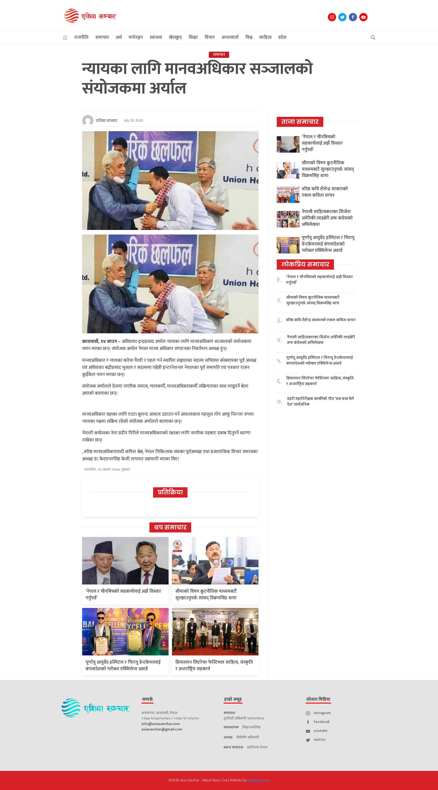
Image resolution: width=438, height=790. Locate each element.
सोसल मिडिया (318, 699)
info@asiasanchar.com (160, 724)
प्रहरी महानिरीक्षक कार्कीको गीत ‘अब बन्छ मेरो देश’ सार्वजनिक (320, 401)
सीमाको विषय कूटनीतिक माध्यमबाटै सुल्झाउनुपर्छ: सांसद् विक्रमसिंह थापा (206, 594)
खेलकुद (175, 37)
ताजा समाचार (300, 122)
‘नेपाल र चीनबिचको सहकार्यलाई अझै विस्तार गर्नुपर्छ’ (123, 594)
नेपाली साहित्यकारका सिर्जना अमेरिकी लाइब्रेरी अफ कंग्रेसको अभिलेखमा (327, 218)
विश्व (248, 37)
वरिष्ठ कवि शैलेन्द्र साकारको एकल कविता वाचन (325, 192)
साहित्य (265, 37)
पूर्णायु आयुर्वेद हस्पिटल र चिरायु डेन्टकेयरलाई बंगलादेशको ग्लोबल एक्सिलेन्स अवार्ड (123, 665)
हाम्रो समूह (233, 699)
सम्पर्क (147, 699)
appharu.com (258, 780)
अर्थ (119, 37)
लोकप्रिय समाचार (305, 264)
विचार (210, 37)
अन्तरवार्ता (230, 37)
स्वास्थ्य (156, 37)
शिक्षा (193, 37)
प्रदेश (282, 37)
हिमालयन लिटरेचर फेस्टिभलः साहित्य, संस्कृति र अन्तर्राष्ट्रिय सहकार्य (214, 665)
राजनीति (81, 37)
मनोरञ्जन (136, 37)
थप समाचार (170, 527)
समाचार (102, 37)
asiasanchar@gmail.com (161, 729)
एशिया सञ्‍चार (106, 120)
